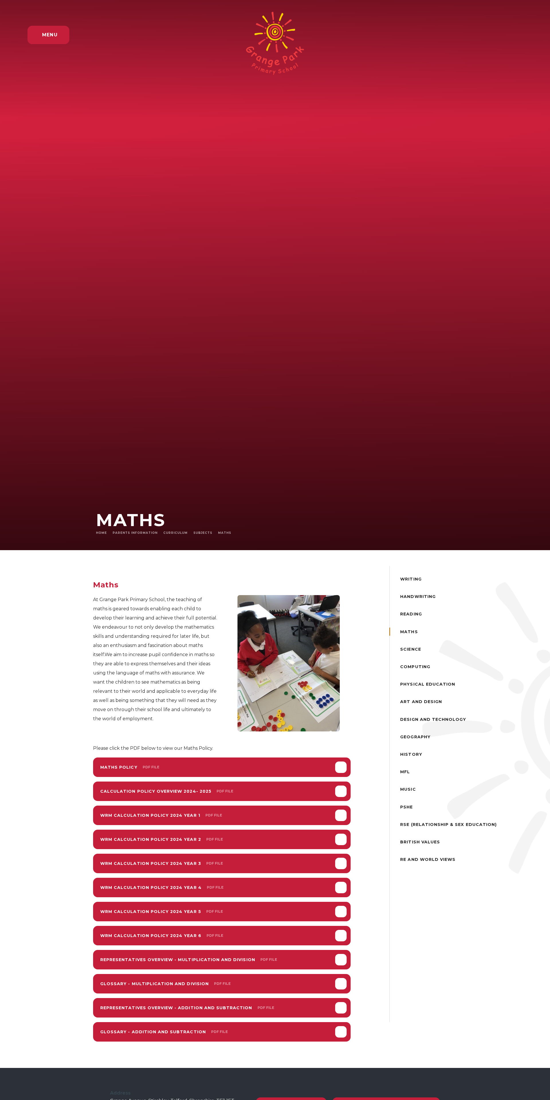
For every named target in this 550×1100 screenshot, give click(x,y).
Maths (224, 533)
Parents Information (135, 533)
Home (101, 533)
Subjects (202, 533)
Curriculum (175, 533)
